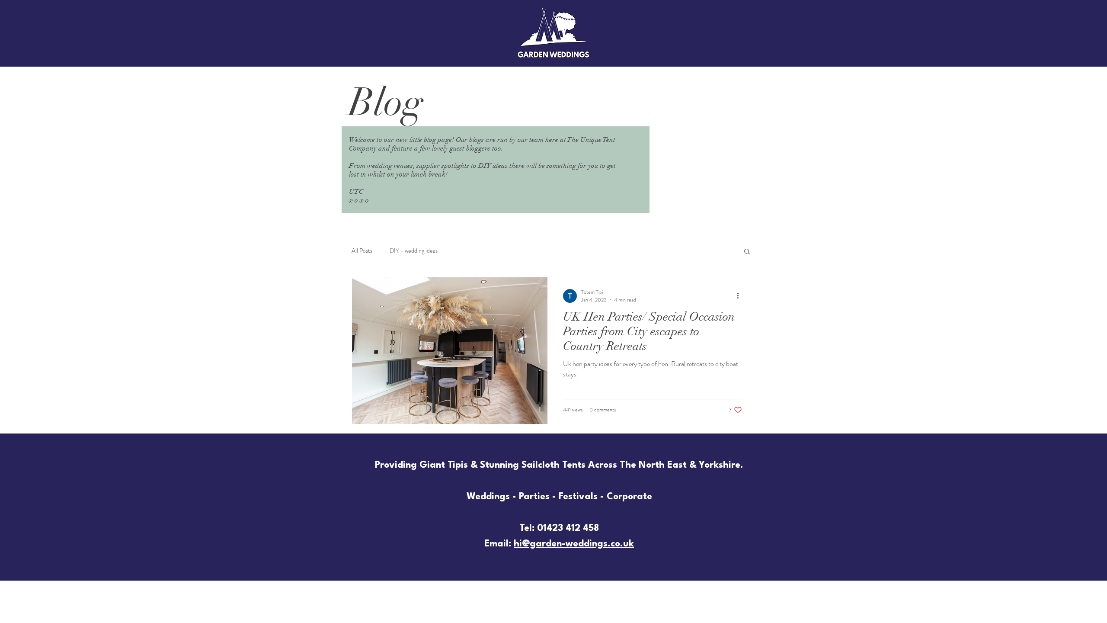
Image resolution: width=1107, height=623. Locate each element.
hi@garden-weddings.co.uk (574, 544)
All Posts (362, 251)
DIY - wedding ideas (414, 251)
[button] (747, 252)
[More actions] (741, 296)
